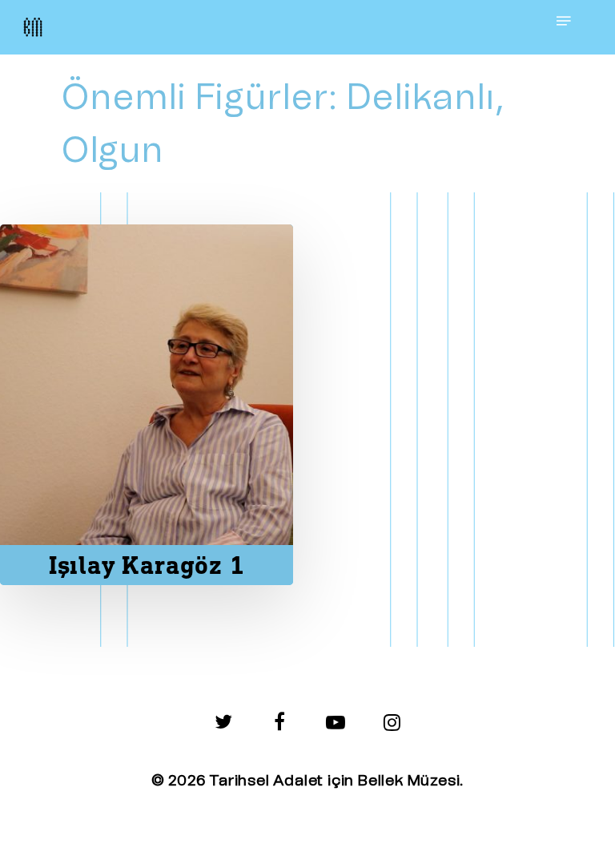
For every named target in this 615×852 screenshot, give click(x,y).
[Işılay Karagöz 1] (146, 404)
